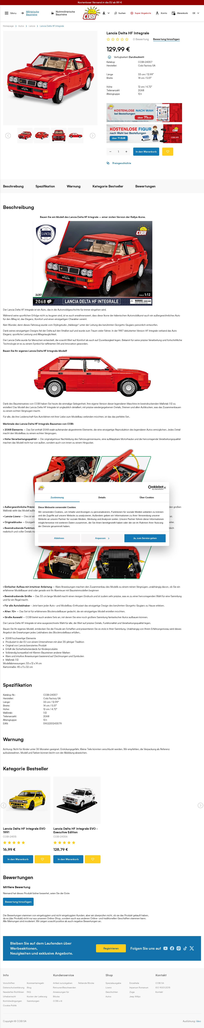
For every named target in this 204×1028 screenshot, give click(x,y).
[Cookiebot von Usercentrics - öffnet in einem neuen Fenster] (150, 487)
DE (194, 13)
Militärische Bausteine (32, 13)
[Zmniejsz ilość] (109, 151)
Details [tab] (102, 497)
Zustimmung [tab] (57, 497)
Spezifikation (45, 186)
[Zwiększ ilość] (127, 151)
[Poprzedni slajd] (3, 805)
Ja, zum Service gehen (145, 538)
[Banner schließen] (165, 488)
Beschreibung (13, 186)
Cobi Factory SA (146, 65)
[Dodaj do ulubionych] (167, 152)
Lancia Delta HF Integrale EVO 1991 (24, 830)
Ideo (198, 1021)
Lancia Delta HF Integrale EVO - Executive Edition (75, 830)
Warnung (73, 186)
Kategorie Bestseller (107, 186)
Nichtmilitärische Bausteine (65, 13)
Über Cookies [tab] (147, 497)
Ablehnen (59, 538)
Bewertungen (145, 186)
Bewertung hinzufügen (166, 39)
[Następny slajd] (200, 805)
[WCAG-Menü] (106, 13)
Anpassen (100, 538)
